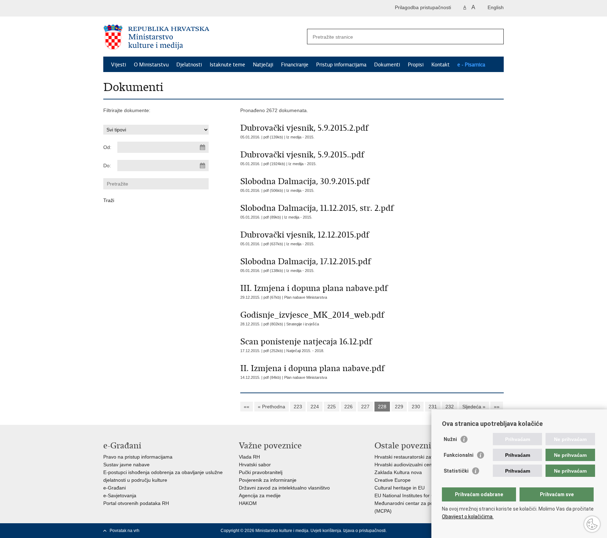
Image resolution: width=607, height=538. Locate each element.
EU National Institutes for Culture (410, 495)
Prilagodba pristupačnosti (423, 7)
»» (497, 406)
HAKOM (248, 503)
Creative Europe (392, 480)
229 (399, 406)
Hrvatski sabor (255, 464)
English (496, 7)
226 (348, 406)
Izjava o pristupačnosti (364, 530)
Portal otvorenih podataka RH (136, 503)
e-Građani (114, 488)
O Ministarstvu (151, 64)
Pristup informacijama (341, 64)
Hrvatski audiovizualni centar (406, 464)
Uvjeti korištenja (326, 530)
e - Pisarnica (471, 64)
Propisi (416, 64)
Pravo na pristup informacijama (137, 457)
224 (315, 406)
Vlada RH (249, 457)
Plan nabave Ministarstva (305, 297)
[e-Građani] (133, 8)
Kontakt (440, 64)
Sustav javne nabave (126, 464)
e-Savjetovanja (119, 495)
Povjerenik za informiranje (267, 480)
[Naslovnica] (203, 37)
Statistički (456, 471)
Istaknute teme (227, 64)
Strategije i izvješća (302, 324)
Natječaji (263, 64)
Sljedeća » (473, 406)
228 (382, 406)
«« (246, 406)
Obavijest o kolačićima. (468, 516)
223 (298, 406)
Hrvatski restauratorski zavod (406, 457)
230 (416, 406)
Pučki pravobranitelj (260, 472)
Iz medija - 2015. (300, 137)
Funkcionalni (459, 455)
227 (365, 406)
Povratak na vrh (124, 530)
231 (433, 406)
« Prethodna (271, 406)
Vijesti (118, 64)
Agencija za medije (260, 495)
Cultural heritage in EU (399, 488)
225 (331, 406)
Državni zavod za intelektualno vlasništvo (284, 488)
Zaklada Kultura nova (398, 472)
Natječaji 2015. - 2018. (305, 351)
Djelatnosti (189, 64)
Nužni (450, 439)
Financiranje (294, 64)
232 (449, 406)
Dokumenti (387, 64)
